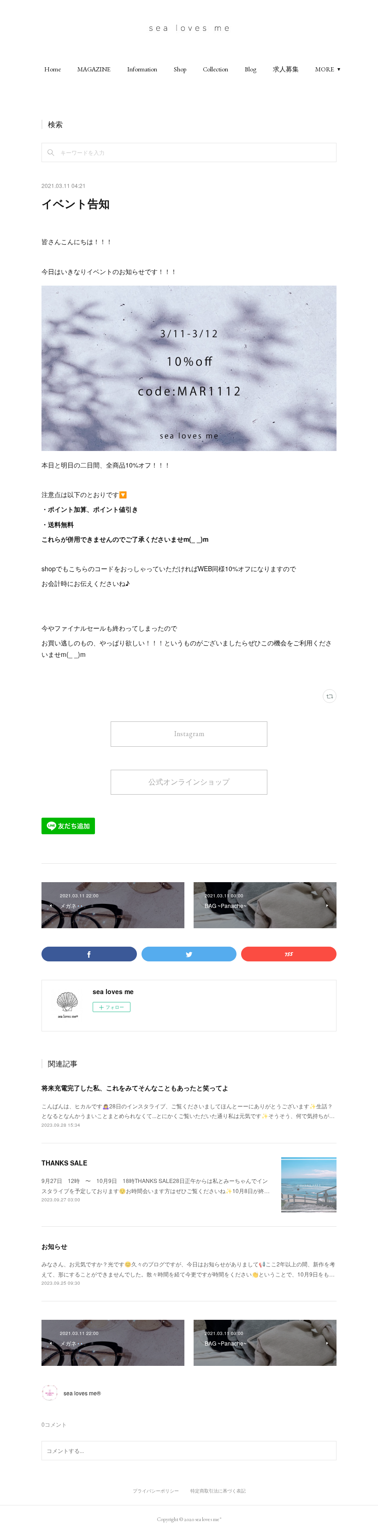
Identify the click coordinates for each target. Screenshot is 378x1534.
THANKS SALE (64, 1162)
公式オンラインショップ (189, 782)
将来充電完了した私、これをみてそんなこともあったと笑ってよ (135, 1087)
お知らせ (54, 1246)
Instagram (189, 733)
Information (142, 69)
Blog (250, 69)
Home (52, 69)
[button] (52, 69)
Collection (215, 69)
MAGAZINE (94, 69)
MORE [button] (324, 69)
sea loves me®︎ (82, 1393)
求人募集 (286, 69)
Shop (180, 69)
